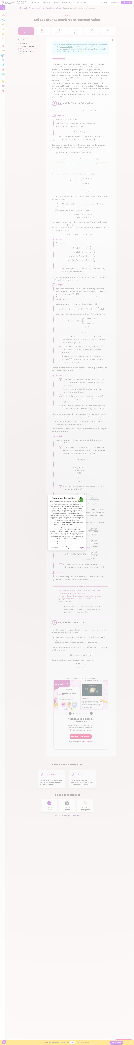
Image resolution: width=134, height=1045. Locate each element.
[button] (4, 1042)
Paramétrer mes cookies (67, 547)
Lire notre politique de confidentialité (59, 541)
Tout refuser (54, 548)
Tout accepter (80, 548)
